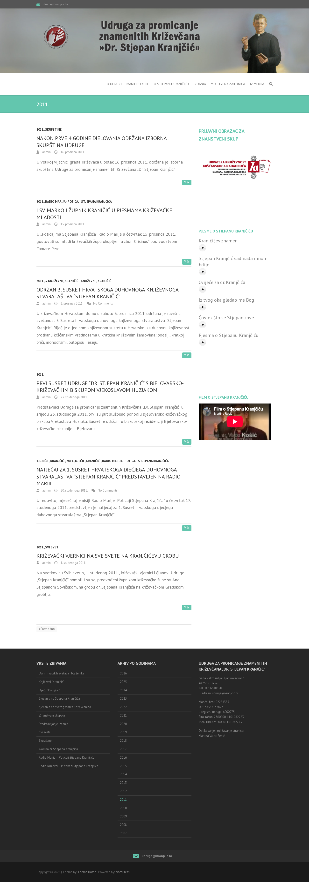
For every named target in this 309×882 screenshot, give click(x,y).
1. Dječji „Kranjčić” (50, 461)
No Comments (103, 303)
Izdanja (200, 84)
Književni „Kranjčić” (96, 281)
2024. (123, 690)
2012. (123, 791)
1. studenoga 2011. (73, 563)
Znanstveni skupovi (52, 715)
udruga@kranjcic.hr (55, 4)
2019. (123, 732)
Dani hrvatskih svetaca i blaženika (61, 673)
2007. (123, 833)
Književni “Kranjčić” (51, 682)
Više (187, 182)
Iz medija (257, 84)
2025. (123, 682)
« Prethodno (46, 629)
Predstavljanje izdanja (53, 724)
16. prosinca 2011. (72, 152)
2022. (123, 707)
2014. (123, 774)
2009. (123, 816)
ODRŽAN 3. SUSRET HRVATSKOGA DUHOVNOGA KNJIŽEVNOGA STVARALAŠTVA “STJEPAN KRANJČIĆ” (107, 293)
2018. (123, 741)
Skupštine (53, 129)
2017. (123, 749)
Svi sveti (52, 547)
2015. (123, 766)
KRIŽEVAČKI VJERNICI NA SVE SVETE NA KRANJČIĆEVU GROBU (107, 555)
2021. (123, 715)
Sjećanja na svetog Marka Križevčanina (65, 707)
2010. (123, 808)
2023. (123, 698)
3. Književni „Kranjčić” (62, 281)
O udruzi (114, 84)
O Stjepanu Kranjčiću (171, 84)
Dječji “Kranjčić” (49, 690)
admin (46, 152)
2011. (40, 129)
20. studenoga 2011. (74, 490)
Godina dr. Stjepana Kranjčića (58, 749)
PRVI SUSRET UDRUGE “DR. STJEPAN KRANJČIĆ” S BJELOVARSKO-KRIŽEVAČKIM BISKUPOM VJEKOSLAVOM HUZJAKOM (110, 387)
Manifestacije (137, 84)
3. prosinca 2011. (71, 303)
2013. (123, 783)
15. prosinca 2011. (72, 224)
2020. (123, 724)
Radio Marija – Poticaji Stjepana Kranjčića (66, 757)
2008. (123, 825)
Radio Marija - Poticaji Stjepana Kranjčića (78, 202)
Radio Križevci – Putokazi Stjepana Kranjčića (68, 766)
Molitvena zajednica (228, 84)
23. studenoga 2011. (74, 397)
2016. (123, 757)
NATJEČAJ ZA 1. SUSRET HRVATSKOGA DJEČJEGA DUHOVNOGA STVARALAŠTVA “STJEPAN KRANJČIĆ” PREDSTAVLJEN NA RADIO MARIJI (108, 476)
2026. (123, 673)
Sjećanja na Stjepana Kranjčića (59, 698)
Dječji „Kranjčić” (88, 461)
